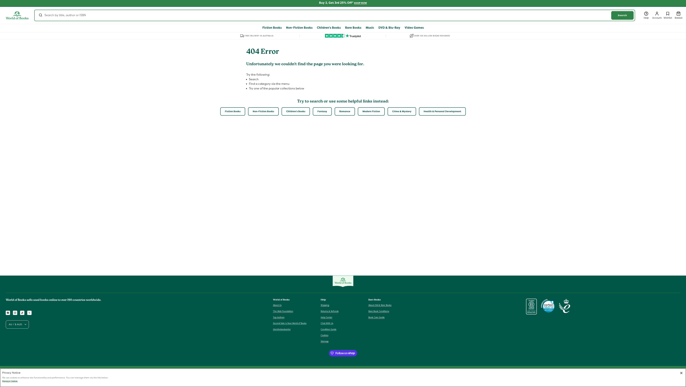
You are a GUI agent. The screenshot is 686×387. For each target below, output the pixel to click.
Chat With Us (327, 323)
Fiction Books (233, 111)
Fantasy (322, 111)
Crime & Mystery (401, 111)
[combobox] (334, 15)
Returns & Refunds (330, 311)
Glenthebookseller (282, 329)
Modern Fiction (371, 111)
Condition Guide (328, 329)
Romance (344, 111)
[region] (343, 377)
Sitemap (325, 341)
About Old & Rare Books (380, 305)
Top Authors (278, 317)
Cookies (324, 335)
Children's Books (295, 111)
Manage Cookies (10, 381)
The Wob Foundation (283, 311)
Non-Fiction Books (263, 111)
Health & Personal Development (442, 111)
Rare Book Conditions (378, 311)
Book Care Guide (376, 317)
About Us (277, 305)
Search (622, 15)
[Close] (681, 373)
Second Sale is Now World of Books (290, 323)
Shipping (325, 305)
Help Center (326, 317)
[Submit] (40, 15)
